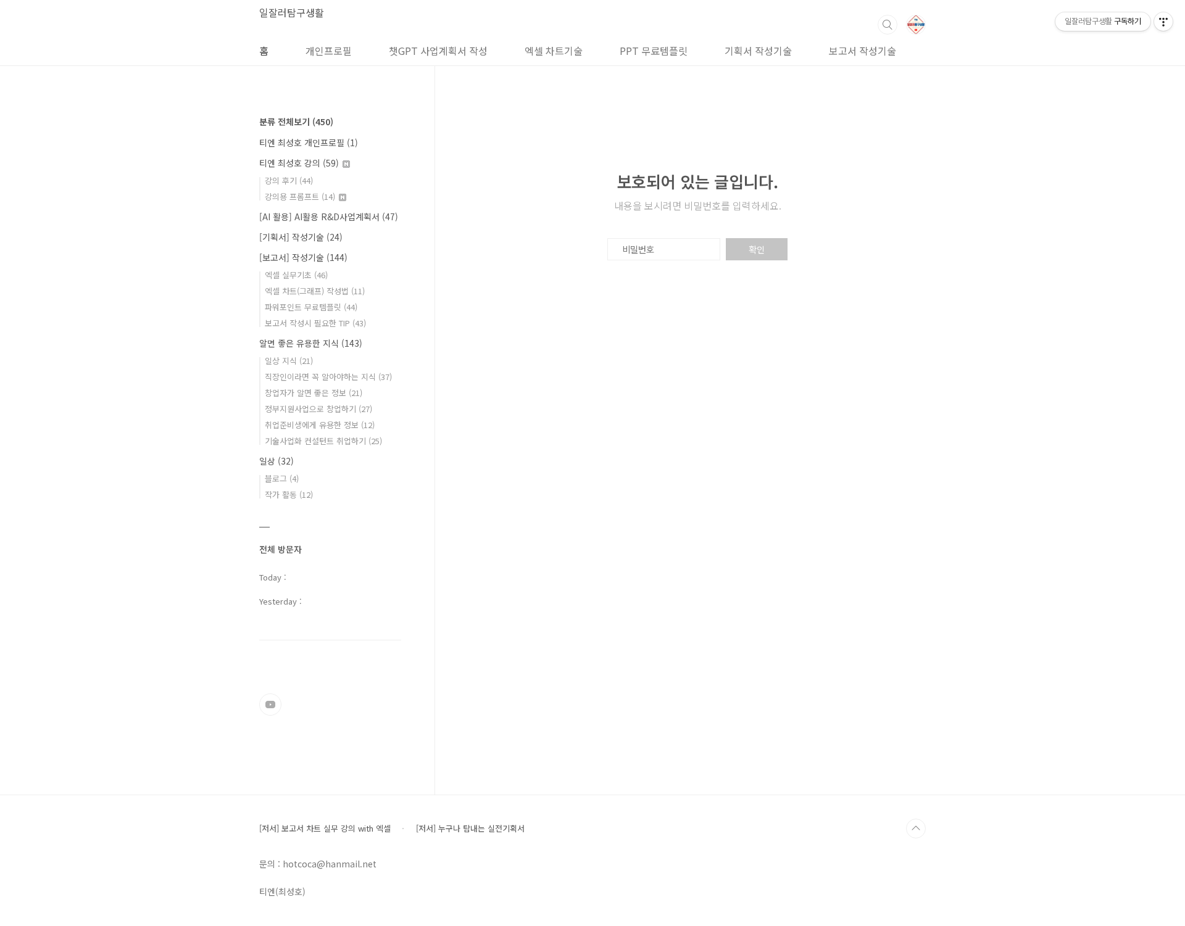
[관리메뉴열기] (1163, 21)
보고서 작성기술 (862, 50)
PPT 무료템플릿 (654, 50)
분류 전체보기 (296, 121)
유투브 (270, 704)
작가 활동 (289, 494)
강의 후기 (289, 180)
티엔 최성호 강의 (299, 163)
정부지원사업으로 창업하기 (318, 409)
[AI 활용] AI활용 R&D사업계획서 (328, 216)
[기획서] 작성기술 (301, 237)
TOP (916, 828)
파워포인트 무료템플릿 (311, 307)
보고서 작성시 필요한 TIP (315, 323)
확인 (757, 249)
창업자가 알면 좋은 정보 (313, 393)
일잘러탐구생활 (291, 12)
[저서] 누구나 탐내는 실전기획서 (470, 828)
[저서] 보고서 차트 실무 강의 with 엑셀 (325, 828)
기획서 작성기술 (758, 50)
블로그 (282, 478)
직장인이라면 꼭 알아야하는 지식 (328, 376)
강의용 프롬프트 (300, 196)
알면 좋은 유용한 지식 (310, 343)
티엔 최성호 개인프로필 (308, 142)
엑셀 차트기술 (554, 50)
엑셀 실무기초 (296, 275)
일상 (276, 461)
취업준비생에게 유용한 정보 (320, 425)
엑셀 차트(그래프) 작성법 (315, 291)
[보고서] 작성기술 (303, 257)
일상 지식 (289, 360)
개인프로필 (329, 50)
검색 (887, 24)
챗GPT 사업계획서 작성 (438, 50)
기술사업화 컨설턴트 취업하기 (323, 441)
